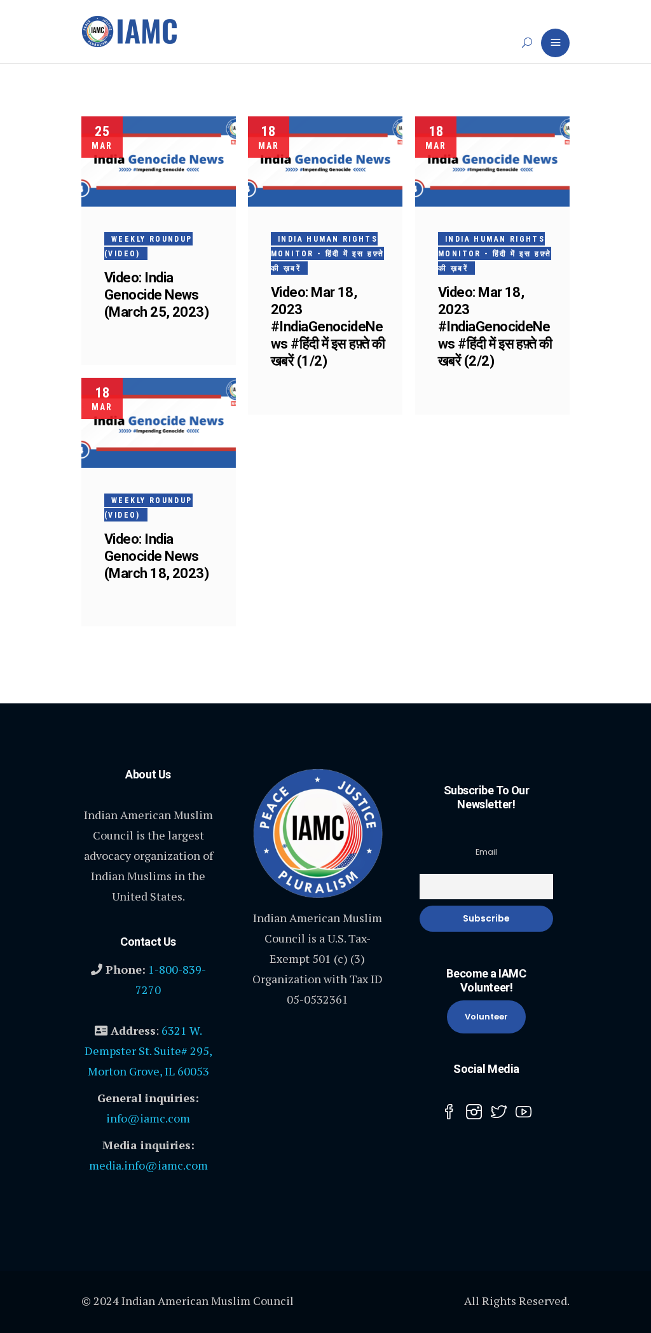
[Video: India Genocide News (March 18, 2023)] (158, 423)
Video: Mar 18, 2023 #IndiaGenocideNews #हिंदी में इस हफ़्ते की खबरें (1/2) (328, 326)
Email (486, 851)
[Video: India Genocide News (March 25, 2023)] (158, 161)
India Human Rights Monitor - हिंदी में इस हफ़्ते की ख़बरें (327, 254)
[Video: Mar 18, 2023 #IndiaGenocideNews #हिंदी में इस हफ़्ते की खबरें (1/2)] (325, 161)
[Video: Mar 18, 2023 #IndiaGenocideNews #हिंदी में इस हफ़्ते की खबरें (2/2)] (492, 161)
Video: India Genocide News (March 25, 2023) (156, 295)
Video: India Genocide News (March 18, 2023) (156, 556)
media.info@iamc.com (148, 1165)
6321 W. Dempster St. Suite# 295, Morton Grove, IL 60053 (148, 1051)
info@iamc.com (148, 1118)
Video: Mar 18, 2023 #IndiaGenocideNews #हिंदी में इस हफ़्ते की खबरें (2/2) (495, 326)
